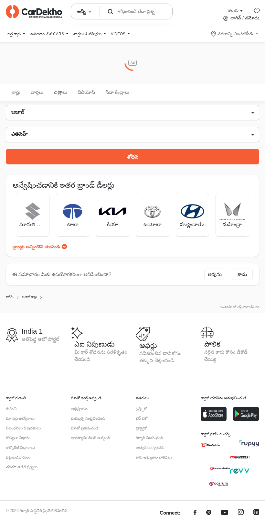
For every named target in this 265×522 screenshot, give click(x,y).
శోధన (132, 157)
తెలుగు (233, 10)
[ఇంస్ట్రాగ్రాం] (241, 513)
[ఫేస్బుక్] (195, 513)
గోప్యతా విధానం (18, 438)
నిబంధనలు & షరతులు (23, 428)
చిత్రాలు (60, 92)
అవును (215, 274)
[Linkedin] (256, 513)
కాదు (242, 274)
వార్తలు (37, 92)
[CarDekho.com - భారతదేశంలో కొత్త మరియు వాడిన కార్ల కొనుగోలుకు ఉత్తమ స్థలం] (34, 11)
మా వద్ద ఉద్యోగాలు (20, 418)
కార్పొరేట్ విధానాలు (20, 447)
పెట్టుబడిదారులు (18, 457)
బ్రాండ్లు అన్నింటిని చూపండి (36, 246)
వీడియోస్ (86, 92)
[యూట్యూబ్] (224, 513)
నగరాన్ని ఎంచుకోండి (235, 33)
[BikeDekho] (210, 445)
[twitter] (208, 513)
